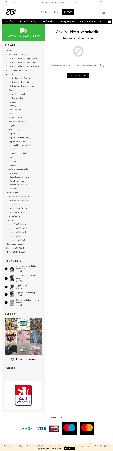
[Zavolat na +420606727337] (9, 2)
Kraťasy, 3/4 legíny (17, 121)
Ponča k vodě (15, 109)
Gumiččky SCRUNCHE (15, 247)
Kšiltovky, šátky (16, 98)
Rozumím (69, 449)
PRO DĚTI (10, 50)
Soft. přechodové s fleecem (22, 82)
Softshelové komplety (19, 70)
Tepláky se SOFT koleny (19, 137)
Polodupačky (14, 129)
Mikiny (11, 157)
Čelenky (12, 105)
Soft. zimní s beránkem (20, 78)
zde (60, 449)
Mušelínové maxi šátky (19, 196)
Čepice (12, 90)
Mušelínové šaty (16, 236)
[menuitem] (9, 21)
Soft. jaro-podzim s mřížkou (22, 86)
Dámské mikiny (15, 204)
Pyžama (12, 165)
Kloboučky (13, 102)
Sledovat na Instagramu (25, 359)
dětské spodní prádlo (18, 169)
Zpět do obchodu (78, 75)
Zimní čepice (14, 216)
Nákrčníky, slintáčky (17, 94)
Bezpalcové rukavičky (19, 177)
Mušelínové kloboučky (19, 228)
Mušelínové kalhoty (17, 240)
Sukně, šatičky (15, 117)
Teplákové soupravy (18, 141)
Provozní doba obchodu (53, 2)
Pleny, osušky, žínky (15, 244)
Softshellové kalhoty (18, 54)
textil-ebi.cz (56, 417)
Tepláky (12, 133)
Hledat (68, 12)
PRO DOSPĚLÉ (12, 192)
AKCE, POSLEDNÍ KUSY (15, 251)
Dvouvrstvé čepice (17, 212)
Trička (11, 113)
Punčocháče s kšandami (19, 153)
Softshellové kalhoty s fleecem (23, 62)
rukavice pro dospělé (18, 200)
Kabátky (12, 161)
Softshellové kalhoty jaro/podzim (24, 58)
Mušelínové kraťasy (17, 224)
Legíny (12, 125)
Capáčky (12, 149)
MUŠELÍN (9, 220)
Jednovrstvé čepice (18, 208)
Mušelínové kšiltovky (18, 232)
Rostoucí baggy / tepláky (20, 145)
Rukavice (13, 173)
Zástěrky (13, 188)
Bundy (11, 74)
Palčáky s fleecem (18, 180)
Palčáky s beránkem (18, 184)
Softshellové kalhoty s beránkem (24, 66)
